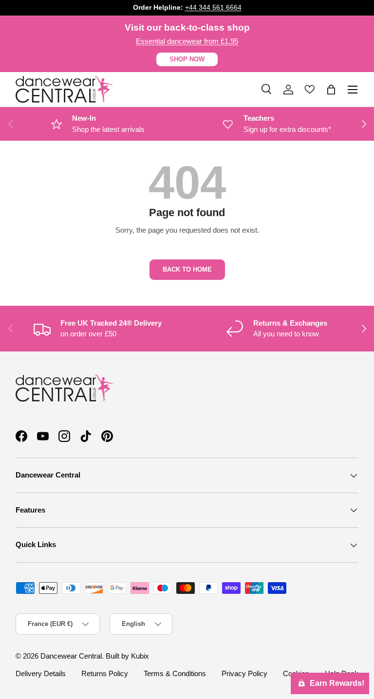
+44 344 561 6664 (213, 7)
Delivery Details (41, 673)
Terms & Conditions (175, 673)
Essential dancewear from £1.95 (187, 41)
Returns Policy (104, 673)
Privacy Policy (244, 673)
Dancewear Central (71, 656)
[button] (331, 89)
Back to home (187, 269)
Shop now (187, 59)
